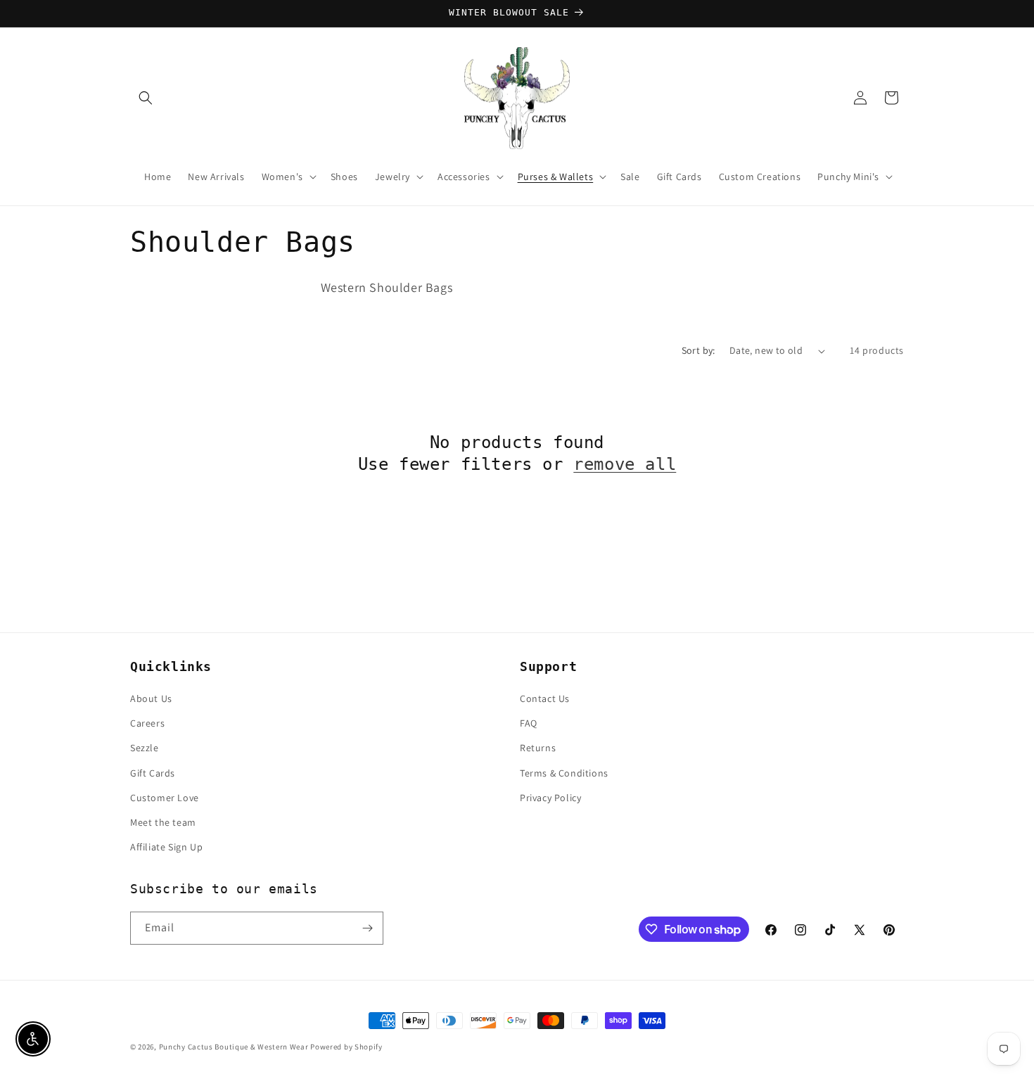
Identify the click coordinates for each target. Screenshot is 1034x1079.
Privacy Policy (550, 797)
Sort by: (698, 350)
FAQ (528, 723)
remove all (624, 464)
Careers (147, 723)
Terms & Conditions (564, 773)
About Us (151, 698)
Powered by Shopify (346, 1047)
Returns (538, 747)
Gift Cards (152, 773)
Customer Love (164, 797)
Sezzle (144, 747)
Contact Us (545, 698)
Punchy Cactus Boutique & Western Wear (234, 1047)
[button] (145, 97)
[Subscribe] (367, 928)
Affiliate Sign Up (166, 847)
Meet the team (163, 822)
